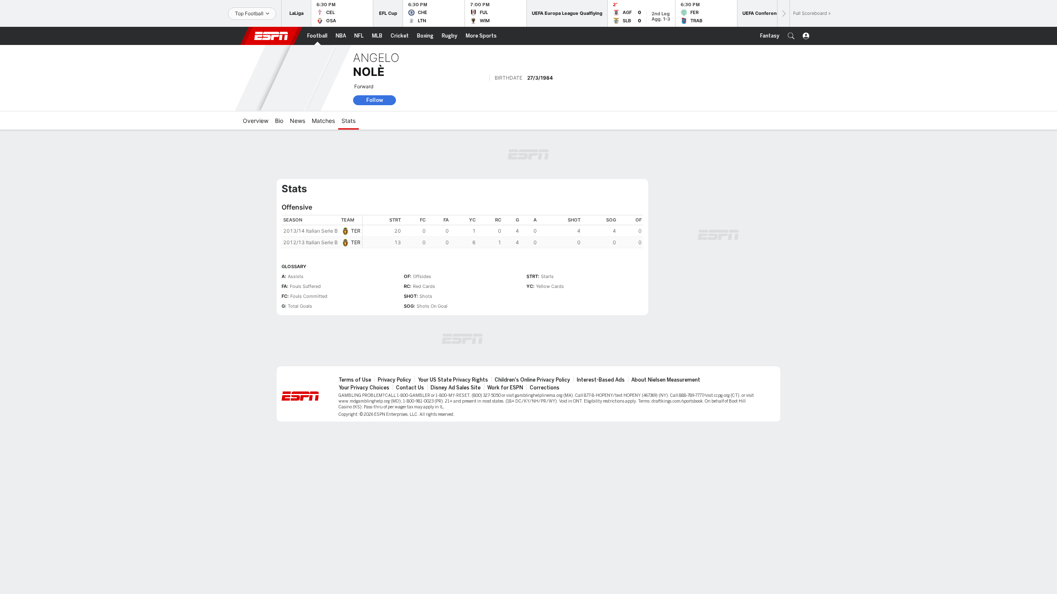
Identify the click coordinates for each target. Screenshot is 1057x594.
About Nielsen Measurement (665, 380)
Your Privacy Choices (364, 388)
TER (355, 231)
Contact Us (410, 388)
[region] (503, 231)
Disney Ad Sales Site (456, 388)
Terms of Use (355, 380)
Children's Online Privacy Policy (532, 380)
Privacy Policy (394, 380)
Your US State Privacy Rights (453, 380)
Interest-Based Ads (601, 380)
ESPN (271, 36)
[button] (791, 36)
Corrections (544, 388)
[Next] (783, 13)
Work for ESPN (505, 388)
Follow (374, 100)
